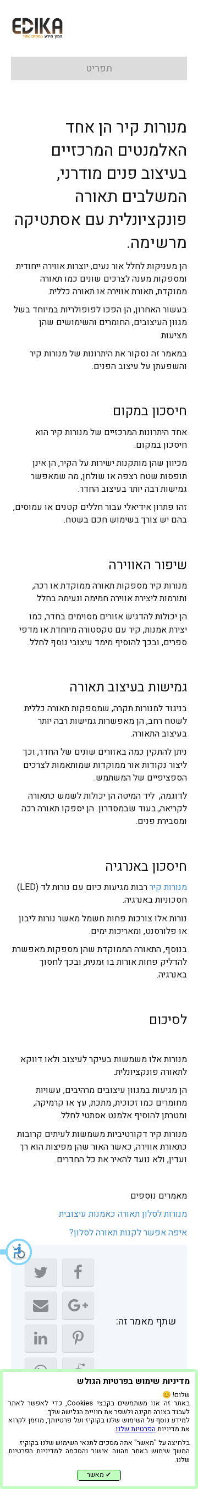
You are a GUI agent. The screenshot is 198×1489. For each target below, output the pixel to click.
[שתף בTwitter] (41, 1272)
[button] (16, 1252)
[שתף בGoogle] (78, 1305)
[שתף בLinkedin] (41, 1338)
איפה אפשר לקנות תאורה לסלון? (128, 1232)
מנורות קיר (168, 887)
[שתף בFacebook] (78, 1272)
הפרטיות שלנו (136, 1429)
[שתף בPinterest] (78, 1338)
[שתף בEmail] (41, 1305)
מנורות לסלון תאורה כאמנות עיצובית (123, 1214)
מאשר (99, 1475)
